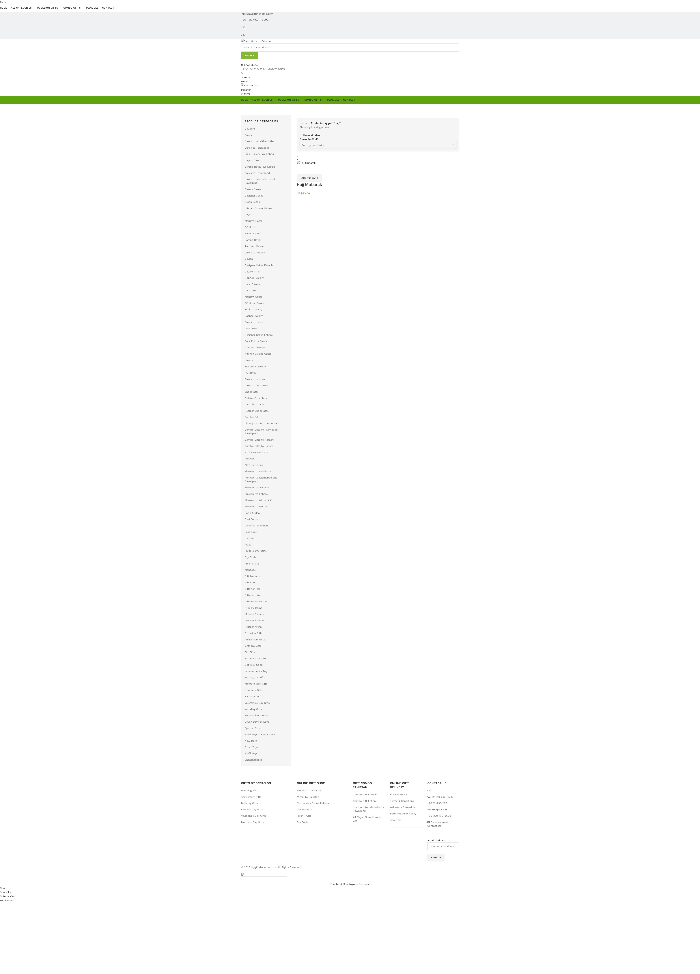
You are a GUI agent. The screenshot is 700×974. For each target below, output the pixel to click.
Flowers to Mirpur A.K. (258, 500)
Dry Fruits (250, 557)
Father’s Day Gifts (252, 809)
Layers (249, 214)
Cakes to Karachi (255, 252)
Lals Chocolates (255, 404)
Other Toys (251, 747)
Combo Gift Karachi (365, 794)
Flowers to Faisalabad (258, 471)
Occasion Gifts (253, 633)
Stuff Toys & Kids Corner (260, 734)
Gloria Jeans (252, 201)
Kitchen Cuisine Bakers (258, 208)
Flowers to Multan (256, 506)
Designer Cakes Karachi (259, 265)
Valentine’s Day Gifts (253, 815)
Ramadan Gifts (254, 696)
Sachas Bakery (254, 315)
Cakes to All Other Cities (260, 141)
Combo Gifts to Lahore (259, 445)
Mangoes (250, 569)
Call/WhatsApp (250, 64)
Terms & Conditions (402, 800)
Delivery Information (402, 807)
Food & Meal (252, 512)
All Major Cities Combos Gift (262, 423)
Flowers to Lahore (256, 493)
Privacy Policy (398, 794)
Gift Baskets (252, 576)
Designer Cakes (254, 195)
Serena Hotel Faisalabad (260, 166)
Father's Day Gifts (255, 658)
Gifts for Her (252, 588)
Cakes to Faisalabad (257, 147)
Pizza (248, 544)
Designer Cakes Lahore (259, 334)
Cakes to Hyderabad (257, 172)
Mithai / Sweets (254, 614)
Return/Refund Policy (403, 813)
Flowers (250, 458)
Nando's (250, 538)
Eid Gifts (250, 652)
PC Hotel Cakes (254, 303)
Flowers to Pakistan (309, 790)
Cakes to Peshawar (256, 385)
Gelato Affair (252, 271)
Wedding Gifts (253, 709)
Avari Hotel (251, 328)
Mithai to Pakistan (308, 796)
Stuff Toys (251, 753)
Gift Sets (250, 582)
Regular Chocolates (257, 410)
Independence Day (256, 671)
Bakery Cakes (253, 189)
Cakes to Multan (255, 379)
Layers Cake (252, 160)
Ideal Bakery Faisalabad (259, 153)
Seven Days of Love (257, 721)
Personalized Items (256, 715)
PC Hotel (250, 227)
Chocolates (252, 391)
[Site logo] (256, 41)
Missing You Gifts (255, 677)
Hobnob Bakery (254, 277)
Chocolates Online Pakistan (313, 803)
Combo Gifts (252, 417)
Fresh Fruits (252, 563)
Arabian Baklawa (255, 620)
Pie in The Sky (253, 309)
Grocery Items (253, 607)
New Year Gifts (254, 690)
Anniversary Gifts (255, 639)
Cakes (248, 135)
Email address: (436, 840)
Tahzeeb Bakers (254, 246)
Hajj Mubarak (309, 184)
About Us (395, 819)
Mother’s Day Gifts (252, 822)
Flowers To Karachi (257, 487)
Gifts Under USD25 (256, 601)
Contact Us (434, 825)
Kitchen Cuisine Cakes (258, 353)
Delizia (249, 258)
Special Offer (253, 728)
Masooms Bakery (255, 366)
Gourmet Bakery (255, 347)
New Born (251, 740)
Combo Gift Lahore (365, 800)
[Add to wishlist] (311, 169)
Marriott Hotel (253, 220)
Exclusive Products (256, 452)
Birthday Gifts (253, 645)
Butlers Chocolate (256, 398)
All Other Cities (254, 464)
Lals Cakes (251, 290)
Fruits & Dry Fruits (256, 550)
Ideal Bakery (252, 284)
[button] (309, 178)
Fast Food (251, 531)
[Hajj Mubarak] (306, 162)
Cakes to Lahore (255, 322)
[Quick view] (301, 169)
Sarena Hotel (253, 239)
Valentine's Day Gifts (257, 702)
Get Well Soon (254, 664)
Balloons (250, 128)
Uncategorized (253, 759)
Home (303, 123)
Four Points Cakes (256, 341)
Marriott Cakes (253, 296)
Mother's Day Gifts (256, 683)
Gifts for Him (253, 595)
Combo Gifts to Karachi (259, 439)
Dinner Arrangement (257, 525)
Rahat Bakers (253, 233)
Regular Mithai (253, 626)
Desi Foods (251, 519)
